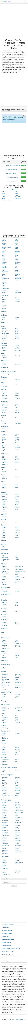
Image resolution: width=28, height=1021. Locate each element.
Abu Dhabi (17, 770)
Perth (3, 298)
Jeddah (17, 696)
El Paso (4, 815)
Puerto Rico (5, 664)
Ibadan (16, 602)
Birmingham (5, 777)
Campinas (17, 335)
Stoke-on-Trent (6, 795)
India (3, 432)
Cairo (16, 385)
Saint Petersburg (19, 686)
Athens (4, 423)
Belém (16, 328)
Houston (17, 819)
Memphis (4, 827)
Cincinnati (17, 809)
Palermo (4, 487)
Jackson (17, 820)
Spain (3, 713)
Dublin (16, 470)
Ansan (3, 529)
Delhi (3, 451)
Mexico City (18, 568)
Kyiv (16, 761)
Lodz (3, 655)
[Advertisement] (14, 20)
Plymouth (4, 792)
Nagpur (4, 434)
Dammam (17, 694)
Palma (3, 721)
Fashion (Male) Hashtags (8, 955)
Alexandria (4, 386)
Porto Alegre (5, 332)
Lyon (3, 394)
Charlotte (17, 807)
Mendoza (4, 291)
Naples (16, 486)
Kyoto (16, 509)
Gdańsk (4, 654)
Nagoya (17, 501)
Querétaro (17, 579)
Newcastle (4, 790)
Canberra (17, 299)
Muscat (4, 617)
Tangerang (4, 464)
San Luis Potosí (19, 581)
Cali (16, 363)
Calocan (4, 192)
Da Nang (17, 873)
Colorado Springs (19, 811)
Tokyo (16, 506)
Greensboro (5, 817)
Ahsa (16, 698)
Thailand (4, 738)
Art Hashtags (5, 927)
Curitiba (17, 330)
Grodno (17, 317)
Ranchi (3, 437)
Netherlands (5, 587)
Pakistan (4, 620)
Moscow (17, 681)
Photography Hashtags (7, 924)
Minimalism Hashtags (7, 930)
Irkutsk (16, 679)
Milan (3, 486)
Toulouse (17, 398)
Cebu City (4, 197)
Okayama (4, 511)
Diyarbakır (17, 749)
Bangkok (4, 740)
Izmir (16, 752)
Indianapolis (5, 820)
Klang (16, 557)
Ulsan (16, 535)
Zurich (3, 735)
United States (6, 800)
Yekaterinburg (5, 679)
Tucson (4, 852)
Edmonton (17, 349)
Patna (16, 436)
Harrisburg (17, 817)
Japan (3, 492)
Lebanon (4, 549)
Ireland (4, 467)
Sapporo (4, 504)
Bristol (3, 780)
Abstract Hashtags (6, 942)
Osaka (3, 509)
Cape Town (18, 710)
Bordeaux (4, 392)
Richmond (17, 842)
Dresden (17, 406)
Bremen (17, 404)
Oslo (16, 611)
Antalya (17, 747)
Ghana (3, 415)
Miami (3, 829)
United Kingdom (7, 775)
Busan (3, 531)
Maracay (4, 860)
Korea (3, 525)
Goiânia (17, 337)
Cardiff (16, 780)
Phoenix (4, 839)
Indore (16, 444)
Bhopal (4, 444)
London (4, 797)
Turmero (4, 864)
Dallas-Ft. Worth (19, 812)
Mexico (3, 564)
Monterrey (17, 576)
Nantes (17, 395)
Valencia (4, 722)
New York (4, 834)
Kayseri (4, 754)
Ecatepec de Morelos (20, 571)
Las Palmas (5, 717)
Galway (4, 471)
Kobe (16, 499)
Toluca (16, 583)
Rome (16, 487)
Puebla (4, 579)
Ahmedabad (18, 441)
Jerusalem (4, 479)
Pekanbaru (4, 458)
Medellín (4, 365)
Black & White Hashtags (8, 939)
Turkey (3, 743)
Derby (16, 782)
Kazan (3, 681)
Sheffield (17, 794)
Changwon (17, 531)
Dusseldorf (4, 407)
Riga (3, 546)
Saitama (17, 494)
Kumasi (16, 418)
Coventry (4, 782)
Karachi (4, 622)
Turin (3, 489)
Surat (16, 442)
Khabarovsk (18, 674)
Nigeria (4, 600)
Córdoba (17, 291)
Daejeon (17, 537)
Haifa (3, 477)
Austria (4, 306)
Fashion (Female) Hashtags (8, 952)
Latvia (3, 544)
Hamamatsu (5, 498)
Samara (4, 677)
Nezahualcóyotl (19, 569)
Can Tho (4, 873)
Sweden (4, 725)
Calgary (4, 350)
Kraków (17, 654)
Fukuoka (17, 496)
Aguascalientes (19, 566)
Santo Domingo (6, 374)
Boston (4, 807)
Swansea (17, 795)
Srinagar (4, 439)
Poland (4, 651)
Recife (16, 332)
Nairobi (17, 522)
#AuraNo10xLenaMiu (11, 181)
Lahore (16, 622)
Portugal (4, 660)
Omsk (3, 684)
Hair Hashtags (5, 961)
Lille (16, 392)
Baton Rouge (5, 806)
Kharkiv (4, 761)
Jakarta (4, 461)
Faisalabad (4, 625)
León (3, 574)
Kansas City (18, 822)
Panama (4, 628)
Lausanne (17, 733)
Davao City (17, 197)
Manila (3, 198)
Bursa (3, 749)
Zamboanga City (6, 200)
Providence (18, 840)
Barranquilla (18, 365)
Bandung (17, 459)
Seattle (17, 848)
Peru (3, 632)
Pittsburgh (17, 839)
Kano (16, 604)
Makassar (4, 459)
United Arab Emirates (9, 767)
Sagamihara (18, 503)
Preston (4, 794)
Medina (4, 694)
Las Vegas (4, 824)
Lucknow (17, 434)
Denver (4, 814)
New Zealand (6, 594)
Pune (3, 447)
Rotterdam (4, 591)
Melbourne (17, 301)
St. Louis (17, 843)
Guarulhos (4, 340)
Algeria (4, 283)
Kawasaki (4, 499)
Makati (16, 192)
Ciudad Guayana (19, 862)
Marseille (17, 394)
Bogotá (4, 363)
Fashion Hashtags (6, 945)
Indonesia (4, 454)
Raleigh (4, 842)
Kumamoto (4, 501)
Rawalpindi (17, 624)
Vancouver (17, 350)
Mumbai (17, 446)
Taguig (16, 193)
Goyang (4, 527)
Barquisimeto (18, 864)
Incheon (4, 534)
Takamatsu (5, 506)
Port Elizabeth (5, 709)
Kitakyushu (5, 494)
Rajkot (3, 442)
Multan (3, 624)
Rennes (17, 397)
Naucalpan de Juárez (20, 578)
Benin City (4, 602)
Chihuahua (4, 568)
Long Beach (18, 824)
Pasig (3, 193)
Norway (4, 609)
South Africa (5, 704)
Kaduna (4, 604)
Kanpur (4, 436)
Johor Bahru (5, 557)
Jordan (3, 514)
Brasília (4, 328)
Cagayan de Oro (19, 195)
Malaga (4, 719)
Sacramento (5, 843)
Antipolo (4, 195)
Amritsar (17, 439)
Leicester (4, 787)
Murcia (16, 719)
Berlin (3, 404)
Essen (16, 407)
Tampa (16, 850)
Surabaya (17, 458)
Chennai (17, 449)
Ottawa (17, 345)
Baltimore (17, 804)
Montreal (17, 347)
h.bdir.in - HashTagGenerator (19, 1019)
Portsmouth (18, 792)
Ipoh (16, 556)
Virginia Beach (18, 852)
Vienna (4, 308)
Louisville (17, 825)
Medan (16, 461)
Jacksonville (5, 822)
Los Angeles (5, 825)
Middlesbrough (18, 789)
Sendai (16, 504)
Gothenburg (5, 728)
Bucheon (17, 529)
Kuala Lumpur (5, 559)
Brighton (17, 779)
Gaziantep (17, 751)
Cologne (4, 411)
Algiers (3, 285)
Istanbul (4, 752)
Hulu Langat (5, 561)
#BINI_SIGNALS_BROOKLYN (13, 165)
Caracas (4, 859)
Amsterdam (18, 590)
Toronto (4, 349)
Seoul (3, 537)
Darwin (3, 301)
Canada (4, 343)
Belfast (16, 797)
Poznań (17, 655)
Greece (3, 421)
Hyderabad (17, 447)
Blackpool (17, 777)
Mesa (16, 827)
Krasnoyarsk (18, 676)
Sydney (4, 303)
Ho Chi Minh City (6, 874)
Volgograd (4, 689)
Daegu (3, 532)
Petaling (17, 559)
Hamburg (17, 409)
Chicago (4, 809)
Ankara (4, 747)
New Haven (5, 832)
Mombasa (4, 522)
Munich (4, 412)
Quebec (4, 347)
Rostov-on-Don (6, 686)
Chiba (3, 496)
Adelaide (17, 298)
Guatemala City (6, 429)
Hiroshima (17, 498)
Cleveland (4, 811)
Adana (16, 746)
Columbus (4, 812)
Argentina (5, 288)
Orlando (4, 837)
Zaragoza (17, 722)
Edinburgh (4, 784)
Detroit (16, 814)
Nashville (17, 830)
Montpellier (5, 395)
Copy (24, 115)
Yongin (16, 527)
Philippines (14, 189)
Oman (3, 614)
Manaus (4, 338)
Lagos (3, 606)
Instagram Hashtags (7, 933)
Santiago (4, 356)
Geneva (4, 733)
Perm (16, 684)
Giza (3, 385)
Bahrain (4, 311)
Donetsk (17, 760)
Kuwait (3, 540)
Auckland (4, 597)
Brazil (3, 326)
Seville (16, 721)
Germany (4, 401)
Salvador (17, 333)
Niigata (4, 503)
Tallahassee (5, 850)
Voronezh (17, 677)
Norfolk (17, 834)
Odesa (16, 763)
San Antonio (18, 845)
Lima (3, 635)
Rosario (4, 292)
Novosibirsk (18, 682)
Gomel (3, 319)
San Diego (4, 847)
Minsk (16, 319)
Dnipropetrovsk (6, 760)
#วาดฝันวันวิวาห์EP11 (11, 173)
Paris (3, 397)
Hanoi (3, 871)
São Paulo (4, 335)
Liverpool (17, 787)
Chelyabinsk (5, 674)
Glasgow (17, 784)
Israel (3, 474)
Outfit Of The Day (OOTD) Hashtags (11, 949)
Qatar (3, 668)
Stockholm (17, 728)
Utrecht (17, 591)
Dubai (3, 772)
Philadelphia (18, 837)
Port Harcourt (18, 606)
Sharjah (4, 770)
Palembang (5, 463)
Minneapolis (5, 830)
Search (14, 885)
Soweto (4, 710)
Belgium (4, 322)
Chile (3, 353)
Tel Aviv (17, 477)
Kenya (3, 519)
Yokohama (4, 508)
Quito (3, 379)
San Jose (4, 848)
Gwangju (17, 532)
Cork (3, 470)
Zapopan (4, 584)
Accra (3, 418)
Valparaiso (4, 357)
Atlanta (17, 802)
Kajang (3, 556)
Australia (4, 295)
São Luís (17, 338)
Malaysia (4, 553)
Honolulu (4, 819)
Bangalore (4, 449)
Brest (3, 317)
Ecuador (4, 377)
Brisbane (4, 299)
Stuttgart (17, 412)
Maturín (4, 865)
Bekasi (3, 456)
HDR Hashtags (5, 936)
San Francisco (18, 847)
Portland (4, 840)
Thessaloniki (18, 423)
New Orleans (18, 832)
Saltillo (4, 581)
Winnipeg (4, 345)
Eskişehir (4, 751)
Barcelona (4, 716)
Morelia (4, 578)
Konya (16, 754)
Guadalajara (5, 573)
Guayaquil (17, 379)
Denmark (4, 367)
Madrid (16, 717)
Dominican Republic (8, 371)
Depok (16, 456)
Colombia (4, 360)
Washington (5, 853)
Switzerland (5, 731)
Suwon (3, 535)
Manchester (5, 789)
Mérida (16, 574)
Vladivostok (18, 687)
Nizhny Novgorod (6, 682)
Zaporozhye (5, 764)
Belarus (4, 315)
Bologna (4, 484)
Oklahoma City (5, 835)
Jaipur (3, 441)
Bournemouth (5, 779)
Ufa (3, 687)
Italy (2, 481)
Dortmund (4, 406)
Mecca (3, 698)
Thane (3, 446)
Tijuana (4, 583)
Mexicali (4, 576)
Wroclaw (17, 657)
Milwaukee (17, 829)
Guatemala (5, 426)
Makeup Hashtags (6, 958)
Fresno (16, 815)
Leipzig (16, 411)
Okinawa (17, 508)
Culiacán (4, 571)
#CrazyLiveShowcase (11, 169)
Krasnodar (4, 676)
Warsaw (4, 657)
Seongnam (17, 534)
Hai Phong (17, 871)
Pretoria (17, 709)
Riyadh (4, 696)
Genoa (16, 484)
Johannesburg (18, 707)
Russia (3, 672)
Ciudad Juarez (5, 569)
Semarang (17, 463)
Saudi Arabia (6, 692)
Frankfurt (4, 409)
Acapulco (4, 566)
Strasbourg (4, 398)
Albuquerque (5, 802)
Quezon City (18, 198)
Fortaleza (4, 337)
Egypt (3, 382)
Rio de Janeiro (5, 333)
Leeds (16, 785)
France (3, 389)
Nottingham (18, 790)
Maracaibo (17, 859)
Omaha (17, 835)
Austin (3, 804)
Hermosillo (17, 573)
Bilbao (16, 716)
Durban (4, 707)
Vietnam (4, 868)
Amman (4, 516)
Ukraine (4, 757)
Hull (3, 785)
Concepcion (18, 356)
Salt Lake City (5, 845)
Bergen (4, 611)
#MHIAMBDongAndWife (12, 177)
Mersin (3, 746)
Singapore (5, 701)
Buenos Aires (18, 292)
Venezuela (5, 856)
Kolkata (17, 437)
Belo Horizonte (5, 330)
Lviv (3, 763)
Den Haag (4, 590)
